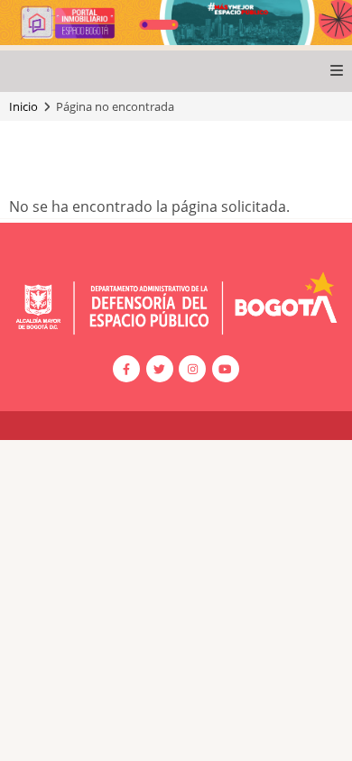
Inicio (23, 106)
